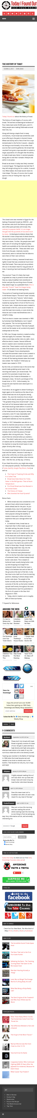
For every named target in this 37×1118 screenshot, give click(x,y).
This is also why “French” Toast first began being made (18, 287)
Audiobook (29, 931)
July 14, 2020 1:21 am (22, 803)
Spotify (10, 468)
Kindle (16, 931)
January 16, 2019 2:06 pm (19, 771)
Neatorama (10, 1099)
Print (10, 931)
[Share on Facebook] (16, 686)
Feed (28, 468)
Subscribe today (7, 858)
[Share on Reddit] (16, 691)
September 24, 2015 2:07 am (20, 737)
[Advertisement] (18, 41)
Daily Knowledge (23, 717)
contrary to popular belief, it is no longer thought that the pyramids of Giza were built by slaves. (17, 231)
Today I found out (8, 116)
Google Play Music (20, 468)
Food (12, 724)
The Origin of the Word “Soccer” (21, 1035)
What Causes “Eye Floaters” (20, 1072)
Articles (6, 724)
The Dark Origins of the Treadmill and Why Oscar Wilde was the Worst (22, 1000)
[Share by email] (21, 696)
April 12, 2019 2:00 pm (17, 788)
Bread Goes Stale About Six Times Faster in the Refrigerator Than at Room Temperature (18, 481)
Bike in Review (11, 1095)
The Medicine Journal (14, 1104)
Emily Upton (19, 68)
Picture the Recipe (13, 1101)
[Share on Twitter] (21, 686)
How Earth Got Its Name (19, 1053)
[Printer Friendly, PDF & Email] (31, 686)
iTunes (5, 468)
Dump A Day (11, 1097)
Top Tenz (10, 1106)
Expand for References (11, 603)
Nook (21, 931)
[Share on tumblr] (16, 696)
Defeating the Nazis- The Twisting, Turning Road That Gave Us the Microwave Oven (22, 963)
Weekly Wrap (18, 719)
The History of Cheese (14, 491)
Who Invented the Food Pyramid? (18, 493)
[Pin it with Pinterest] (21, 691)
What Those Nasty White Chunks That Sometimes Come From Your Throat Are (22, 1019)
